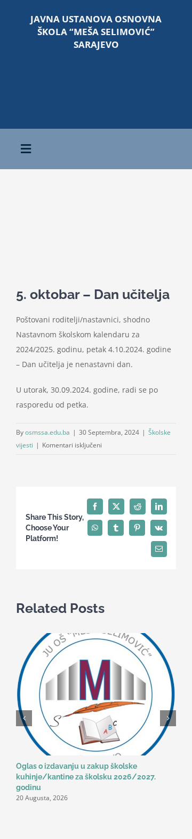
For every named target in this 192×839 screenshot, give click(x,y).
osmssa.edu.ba (47, 432)
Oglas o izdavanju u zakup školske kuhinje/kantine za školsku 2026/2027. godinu (86, 777)
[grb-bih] (137, 73)
